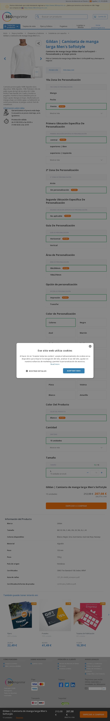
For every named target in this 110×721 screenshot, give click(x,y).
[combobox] (90, 346)
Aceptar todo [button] (73, 371)
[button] (36, 370)
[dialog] (55, 360)
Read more (55, 364)
